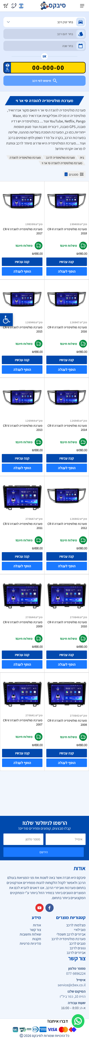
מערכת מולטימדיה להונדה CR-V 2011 (22, 526)
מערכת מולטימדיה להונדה (25, 157)
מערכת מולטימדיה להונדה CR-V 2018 (67, 231)
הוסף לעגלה (67, 271)
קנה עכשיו (66, 261)
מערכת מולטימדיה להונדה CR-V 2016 (67, 329)
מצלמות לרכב (76, 925)
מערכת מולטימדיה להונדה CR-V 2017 (22, 231)
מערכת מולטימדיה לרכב (60, 157)
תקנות (36, 938)
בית (82, 157)
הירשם (43, 852)
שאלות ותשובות (30, 934)
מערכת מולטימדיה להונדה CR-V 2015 (22, 329)
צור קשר (35, 929)
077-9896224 (76, 973)
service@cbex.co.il (72, 985)
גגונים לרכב (78, 948)
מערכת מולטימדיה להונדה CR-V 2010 (67, 624)
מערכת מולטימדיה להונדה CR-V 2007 (22, 722)
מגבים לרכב (77, 943)
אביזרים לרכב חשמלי (71, 934)
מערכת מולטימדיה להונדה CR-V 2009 (22, 624)
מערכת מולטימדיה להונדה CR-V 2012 (67, 526)
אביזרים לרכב (76, 952)
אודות (37, 925)
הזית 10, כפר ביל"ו (73, 996)
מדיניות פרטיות (30, 943)
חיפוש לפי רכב (41, 81)
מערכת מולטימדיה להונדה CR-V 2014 (67, 428)
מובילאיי (80, 929)
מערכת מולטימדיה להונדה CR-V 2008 (67, 722)
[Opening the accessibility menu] (6, 319)
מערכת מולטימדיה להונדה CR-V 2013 (22, 428)
